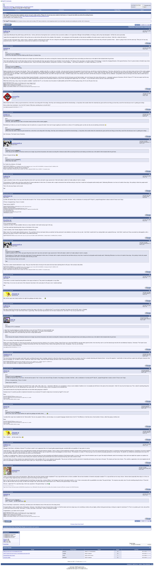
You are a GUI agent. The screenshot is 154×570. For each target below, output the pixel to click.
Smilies (4, 540)
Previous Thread (74, 524)
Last (149, 24)
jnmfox (5, 115)
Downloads (88, 10)
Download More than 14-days (9, 555)
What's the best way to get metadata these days (12, 551)
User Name (133, 5)
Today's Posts (117, 10)
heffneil (5, 31)
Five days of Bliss (6, 557)
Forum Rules (17, 10)
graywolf (15, 96)
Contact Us (129, 564)
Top (152, 564)
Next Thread (80, 524)
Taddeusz (6, 354)
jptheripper (7, 196)
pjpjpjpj (5, 48)
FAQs (40, 10)
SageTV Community (10, 6)
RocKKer (6, 220)
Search (142, 10)
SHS (12, 319)
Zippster (14, 294)
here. (21, 17)
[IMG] (4, 541)
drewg (5, 371)
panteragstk (16, 143)
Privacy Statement (146, 564)
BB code (5, 539)
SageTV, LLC (135, 564)
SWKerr (6, 445)
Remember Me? (148, 5)
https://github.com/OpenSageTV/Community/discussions (35, 16)
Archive (140, 564)
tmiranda (15, 470)
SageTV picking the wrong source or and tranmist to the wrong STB (16, 553)
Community (61, 10)
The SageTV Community (28, 6)
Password (133, 6)
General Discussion (19, 6)
